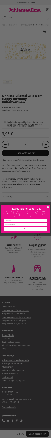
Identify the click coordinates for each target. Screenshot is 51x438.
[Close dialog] (48, 207)
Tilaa (25, 229)
